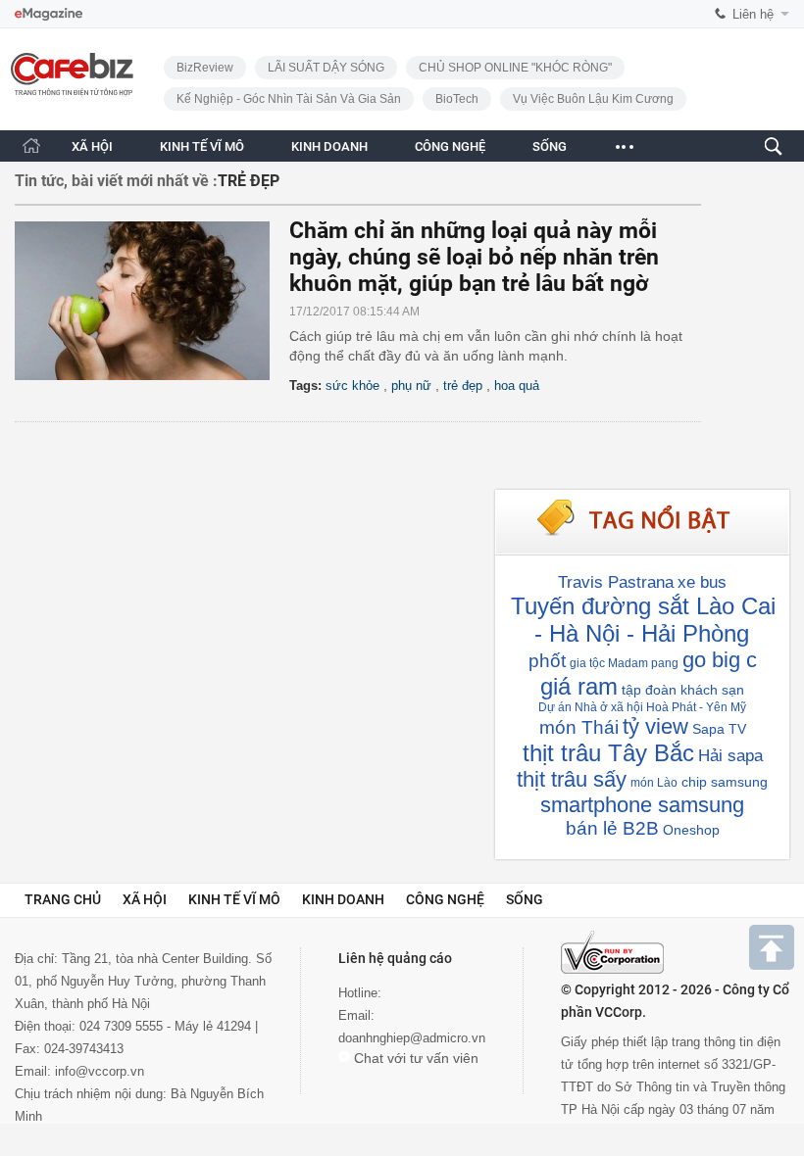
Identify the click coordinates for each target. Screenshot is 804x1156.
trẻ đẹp (462, 385)
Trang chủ (63, 899)
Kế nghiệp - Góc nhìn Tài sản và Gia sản (288, 99)
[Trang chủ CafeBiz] (31, 145)
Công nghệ (445, 899)
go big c (719, 660)
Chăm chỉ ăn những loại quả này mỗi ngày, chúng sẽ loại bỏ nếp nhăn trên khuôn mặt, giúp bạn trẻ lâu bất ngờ (474, 257)
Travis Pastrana (616, 582)
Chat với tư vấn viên (414, 1058)
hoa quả (516, 385)
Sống (524, 899)
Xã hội (145, 899)
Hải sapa (730, 756)
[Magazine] (48, 14)
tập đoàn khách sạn (683, 690)
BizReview (204, 67)
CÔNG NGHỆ (450, 146)
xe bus (702, 582)
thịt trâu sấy (572, 779)
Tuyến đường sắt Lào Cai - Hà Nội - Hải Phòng (643, 620)
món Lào (654, 783)
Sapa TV (719, 729)
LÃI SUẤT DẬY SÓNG (326, 67)
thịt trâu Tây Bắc (608, 753)
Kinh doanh (343, 899)
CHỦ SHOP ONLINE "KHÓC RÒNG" (515, 67)
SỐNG (549, 146)
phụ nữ (411, 385)
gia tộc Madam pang (624, 663)
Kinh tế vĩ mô (234, 899)
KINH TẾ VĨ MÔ (202, 146)
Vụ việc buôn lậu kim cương (593, 99)
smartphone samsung (642, 805)
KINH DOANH (329, 146)
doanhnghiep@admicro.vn (411, 1038)
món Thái (579, 727)
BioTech (456, 99)
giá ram (579, 686)
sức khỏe (352, 385)
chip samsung (724, 782)
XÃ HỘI (92, 146)
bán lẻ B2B (612, 828)
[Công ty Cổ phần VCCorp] (612, 952)
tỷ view (655, 726)
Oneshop (691, 830)
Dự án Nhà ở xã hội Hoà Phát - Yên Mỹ (642, 707)
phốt (547, 660)
